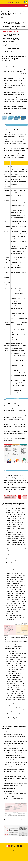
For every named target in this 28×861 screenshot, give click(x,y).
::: (0, 20)
